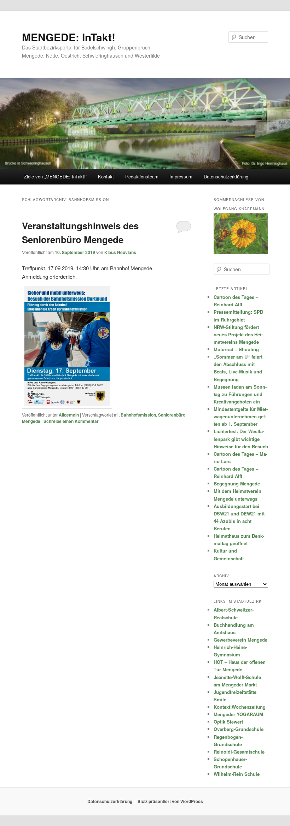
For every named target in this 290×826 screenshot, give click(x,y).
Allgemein (69, 415)
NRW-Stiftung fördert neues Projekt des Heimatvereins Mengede (238, 334)
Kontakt (106, 176)
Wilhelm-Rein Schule (237, 774)
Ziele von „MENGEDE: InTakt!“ (55, 176)
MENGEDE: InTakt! (68, 37)
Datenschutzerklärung (226, 176)
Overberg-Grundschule (238, 729)
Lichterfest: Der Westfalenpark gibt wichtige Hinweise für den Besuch (241, 438)
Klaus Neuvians (120, 252)
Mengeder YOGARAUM (238, 714)
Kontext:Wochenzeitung (240, 706)
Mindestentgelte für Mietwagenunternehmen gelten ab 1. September (241, 416)
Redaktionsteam (141, 176)
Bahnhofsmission (138, 415)
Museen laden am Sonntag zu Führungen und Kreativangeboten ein (240, 394)
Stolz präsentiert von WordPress (170, 801)
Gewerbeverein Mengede (240, 639)
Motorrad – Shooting (236, 349)
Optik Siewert (228, 721)
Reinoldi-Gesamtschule (239, 751)
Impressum (180, 176)
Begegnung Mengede (237, 483)
